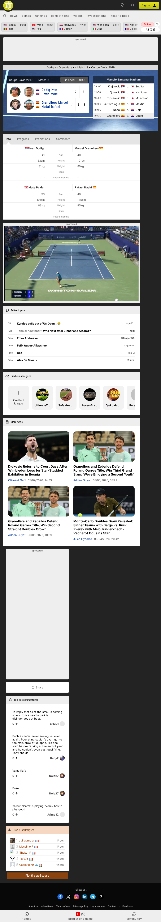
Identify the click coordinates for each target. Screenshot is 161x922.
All (150, 29)
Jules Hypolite (82, 539)
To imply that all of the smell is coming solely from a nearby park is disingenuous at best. (37, 715)
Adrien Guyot (82, 480)
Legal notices (98, 906)
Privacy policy (80, 906)
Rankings (41, 15)
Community (134, 918)
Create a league (18, 401)
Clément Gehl (17, 480)
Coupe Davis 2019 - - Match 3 (29, 80)
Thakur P (25, 852)
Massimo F (26, 846)
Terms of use (63, 906)
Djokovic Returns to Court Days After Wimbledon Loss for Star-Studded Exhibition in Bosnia (38, 470)
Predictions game (80, 918)
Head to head (119, 15)
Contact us (114, 906)
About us (33, 906)
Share (39, 687)
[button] (132, 5)
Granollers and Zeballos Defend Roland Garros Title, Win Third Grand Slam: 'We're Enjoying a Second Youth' (103, 470)
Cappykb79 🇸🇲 (28, 864)
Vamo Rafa (19, 770)
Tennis (26, 918)
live (147, 24)
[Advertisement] (81, 50)
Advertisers (47, 906)
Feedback (127, 906)
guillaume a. (26, 840)
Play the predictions (37, 875)
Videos (78, 15)
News (14, 15)
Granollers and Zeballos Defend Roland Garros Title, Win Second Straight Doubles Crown (34, 525)
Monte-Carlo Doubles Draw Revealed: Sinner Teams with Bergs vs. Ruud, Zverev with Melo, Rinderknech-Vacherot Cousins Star (103, 527)
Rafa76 (23, 858)
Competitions (60, 15)
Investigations (96, 15)
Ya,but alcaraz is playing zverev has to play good (37, 807)
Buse (15, 788)
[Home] (4, 15)
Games (26, 15)
